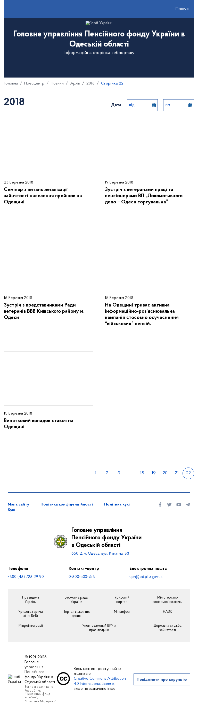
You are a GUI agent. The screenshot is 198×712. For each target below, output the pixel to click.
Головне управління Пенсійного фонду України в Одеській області (106, 537)
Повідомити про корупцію (162, 680)
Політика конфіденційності (66, 504)
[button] (177, 9)
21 (177, 473)
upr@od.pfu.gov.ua (145, 577)
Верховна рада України (76, 600)
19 (154, 473)
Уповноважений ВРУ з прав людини (99, 628)
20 (165, 473)
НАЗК (167, 612)
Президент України (30, 600)
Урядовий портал (121, 600)
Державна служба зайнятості (167, 628)
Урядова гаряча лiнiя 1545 (30, 614)
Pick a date (154, 105)
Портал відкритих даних (76, 614)
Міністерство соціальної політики (167, 600)
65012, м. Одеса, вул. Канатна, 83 (100, 554)
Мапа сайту (18, 504)
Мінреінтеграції (31, 626)
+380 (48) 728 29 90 (26, 577)
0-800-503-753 (82, 577)
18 (142, 473)
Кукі (11, 510)
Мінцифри (122, 612)
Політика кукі (117, 504)
